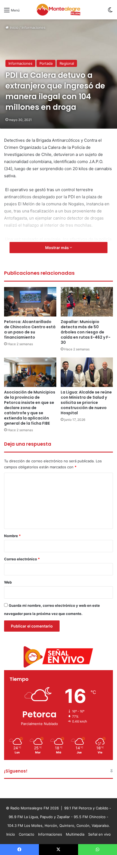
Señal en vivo (99, 834)
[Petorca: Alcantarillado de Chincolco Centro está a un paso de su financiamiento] (30, 301)
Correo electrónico (22, 559)
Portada (46, 63)
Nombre (12, 536)
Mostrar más (57, 247)
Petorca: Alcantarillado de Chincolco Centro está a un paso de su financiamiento (30, 329)
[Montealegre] (58, 10)
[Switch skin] (110, 12)
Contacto (26, 834)
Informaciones (33, 27)
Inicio (14, 27)
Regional (67, 63)
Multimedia (75, 834)
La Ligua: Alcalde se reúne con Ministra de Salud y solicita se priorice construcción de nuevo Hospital (86, 402)
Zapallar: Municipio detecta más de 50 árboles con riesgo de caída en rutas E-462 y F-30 (85, 332)
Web (8, 582)
